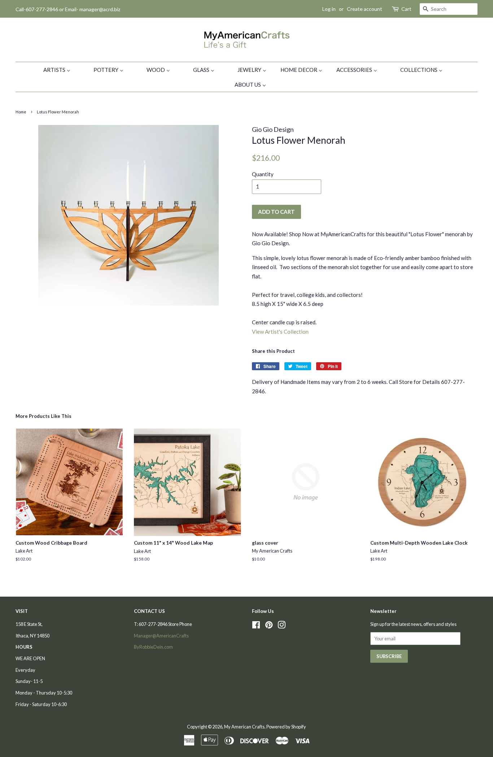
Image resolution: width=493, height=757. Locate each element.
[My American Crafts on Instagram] (281, 626)
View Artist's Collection (280, 331)
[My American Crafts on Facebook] (256, 626)
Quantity (263, 174)
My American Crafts (244, 727)
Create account (364, 9)
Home (21, 111)
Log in (329, 9)
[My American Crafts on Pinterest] (269, 626)
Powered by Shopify (286, 727)
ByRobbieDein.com (153, 647)
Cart (406, 9)
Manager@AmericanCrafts (161, 636)
